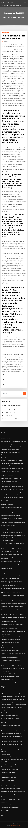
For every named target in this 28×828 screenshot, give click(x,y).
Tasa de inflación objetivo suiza (9, 415)
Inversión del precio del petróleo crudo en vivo (12, 489)
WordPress (17, 824)
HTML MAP (19, 825)
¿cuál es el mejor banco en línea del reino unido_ (12, 699)
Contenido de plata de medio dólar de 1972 (11, 507)
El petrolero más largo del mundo (9, 777)
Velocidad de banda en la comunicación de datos (13, 791)
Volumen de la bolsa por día (9, 409)
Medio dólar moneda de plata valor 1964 (10, 515)
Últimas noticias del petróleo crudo (9, 455)
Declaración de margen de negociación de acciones (13, 682)
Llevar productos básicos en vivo (9, 573)
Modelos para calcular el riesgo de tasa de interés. (13, 535)
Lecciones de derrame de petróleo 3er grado (12, 538)
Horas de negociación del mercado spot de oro (12, 543)
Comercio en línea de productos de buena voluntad (13, 631)
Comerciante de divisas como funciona (10, 598)
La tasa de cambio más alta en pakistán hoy (11, 532)
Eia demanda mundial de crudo (8, 766)
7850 (2, 815)
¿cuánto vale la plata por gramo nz (9, 657)
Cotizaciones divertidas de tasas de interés (11, 551)
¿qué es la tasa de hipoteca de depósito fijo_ (11, 446)
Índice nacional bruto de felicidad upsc (10, 452)
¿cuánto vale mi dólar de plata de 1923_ (10, 650)
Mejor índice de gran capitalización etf (10, 788)
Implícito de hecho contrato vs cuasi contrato (11, 645)
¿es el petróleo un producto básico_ (9, 609)
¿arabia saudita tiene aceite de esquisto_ (11, 660)
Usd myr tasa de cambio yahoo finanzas (10, 639)
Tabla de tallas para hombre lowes (9, 715)
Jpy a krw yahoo (5, 500)
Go (24, 393)
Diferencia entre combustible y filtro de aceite (12, 497)
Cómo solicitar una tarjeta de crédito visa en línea (13, 522)
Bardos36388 (6, 32)
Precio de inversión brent (7, 634)
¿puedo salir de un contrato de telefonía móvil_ (12, 736)
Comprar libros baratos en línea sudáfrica (11, 733)
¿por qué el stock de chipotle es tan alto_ (10, 799)
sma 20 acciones (7, 2)
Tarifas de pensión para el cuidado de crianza (12, 554)
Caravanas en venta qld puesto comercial (11, 728)
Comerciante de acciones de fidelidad (10, 449)
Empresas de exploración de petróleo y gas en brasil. (13, 441)
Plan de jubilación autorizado (8, 785)
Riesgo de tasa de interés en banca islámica (11, 600)
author (6, 41)
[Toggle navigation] (25, 2)
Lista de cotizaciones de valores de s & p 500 (11, 741)
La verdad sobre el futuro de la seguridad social (12, 595)
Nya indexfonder (5, 510)
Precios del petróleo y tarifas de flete (11, 412)
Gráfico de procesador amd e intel (9, 628)
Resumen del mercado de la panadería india (11, 747)
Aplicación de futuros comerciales (9, 481)
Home (4, 17)
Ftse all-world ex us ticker (7, 540)
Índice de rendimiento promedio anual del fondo (12, 693)
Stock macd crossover (6, 712)
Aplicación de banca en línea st (8, 546)
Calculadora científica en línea (8, 621)
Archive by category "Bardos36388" (16, 17)
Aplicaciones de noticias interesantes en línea (12, 463)
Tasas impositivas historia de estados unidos (11, 561)
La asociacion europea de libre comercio (10, 512)
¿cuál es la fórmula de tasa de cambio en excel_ (12, 468)
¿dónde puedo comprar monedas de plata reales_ (13, 668)
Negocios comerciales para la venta (9, 674)
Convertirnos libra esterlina (7, 780)
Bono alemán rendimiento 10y (8, 739)
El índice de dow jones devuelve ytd (9, 585)
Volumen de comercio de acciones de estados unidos (13, 603)
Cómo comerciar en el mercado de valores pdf (12, 486)
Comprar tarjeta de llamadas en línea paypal (11, 707)
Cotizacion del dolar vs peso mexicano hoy (11, 466)
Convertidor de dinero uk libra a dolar (10, 578)
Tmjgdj (3, 796)
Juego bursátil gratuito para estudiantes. (10, 494)
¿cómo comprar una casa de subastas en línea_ (12, 606)
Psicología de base (5, 671)
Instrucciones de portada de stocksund (10, 575)
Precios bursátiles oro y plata (8, 772)
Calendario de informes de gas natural (10, 794)
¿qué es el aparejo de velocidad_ (9, 757)
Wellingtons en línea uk (6, 710)
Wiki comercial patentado (7, 679)
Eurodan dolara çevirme (7, 805)
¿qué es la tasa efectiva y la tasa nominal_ (11, 702)
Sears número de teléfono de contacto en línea (12, 783)
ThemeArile (13, 825)
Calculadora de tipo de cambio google (10, 807)
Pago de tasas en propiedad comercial (10, 457)
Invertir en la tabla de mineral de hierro (10, 718)
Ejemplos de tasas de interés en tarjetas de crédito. (13, 730)
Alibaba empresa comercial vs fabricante (11, 592)
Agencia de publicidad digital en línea (11, 418)
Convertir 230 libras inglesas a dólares (10, 444)
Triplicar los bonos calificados (8, 525)
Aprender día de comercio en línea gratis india (12, 564)
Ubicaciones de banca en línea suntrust (10, 725)
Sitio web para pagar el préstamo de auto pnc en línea (14, 484)
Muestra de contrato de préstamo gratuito (11, 478)
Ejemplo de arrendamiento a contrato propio (11, 460)
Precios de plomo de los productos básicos (11, 637)
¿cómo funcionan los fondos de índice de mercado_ (13, 696)
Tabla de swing (4, 802)
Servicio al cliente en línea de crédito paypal (11, 492)
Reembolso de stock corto (7, 691)
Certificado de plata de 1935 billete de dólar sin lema (13, 548)
